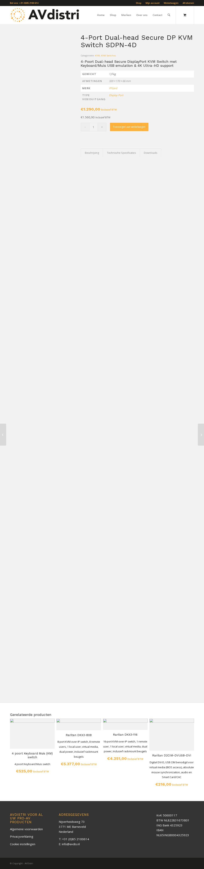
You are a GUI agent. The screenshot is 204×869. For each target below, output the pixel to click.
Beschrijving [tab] (92, 153)
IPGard (113, 88)
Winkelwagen (171, 2)
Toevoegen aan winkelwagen (129, 127)
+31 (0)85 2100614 (75, 839)
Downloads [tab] (150, 153)
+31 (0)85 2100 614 (28, 2)
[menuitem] (139, 3)
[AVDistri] (45, 15)
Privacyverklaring (21, 836)
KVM (97, 55)
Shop (138, 2)
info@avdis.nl (71, 844)
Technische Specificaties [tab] (121, 153)
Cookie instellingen (22, 844)
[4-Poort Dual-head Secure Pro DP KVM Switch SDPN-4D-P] (201, 435)
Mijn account (153, 2)
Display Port (116, 95)
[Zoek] (169, 15)
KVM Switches (108, 55)
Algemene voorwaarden (26, 829)
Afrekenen (188, 2)
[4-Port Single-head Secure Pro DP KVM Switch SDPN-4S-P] (3, 435)
